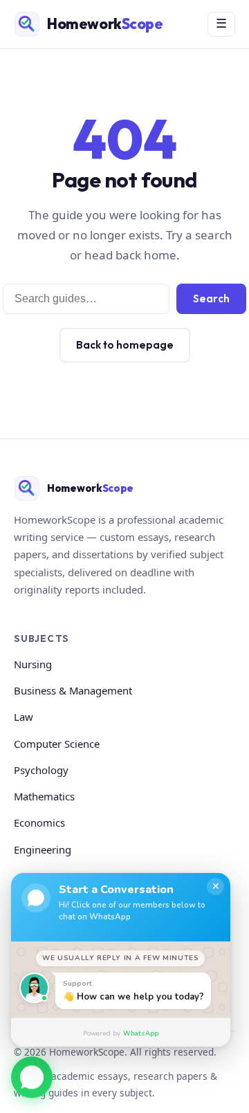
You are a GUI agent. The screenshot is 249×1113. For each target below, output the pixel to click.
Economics (39, 822)
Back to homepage (125, 344)
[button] (32, 1075)
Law (23, 717)
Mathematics (44, 796)
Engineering (42, 849)
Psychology (41, 770)
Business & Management (73, 690)
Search (211, 298)
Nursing (33, 664)
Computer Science (57, 744)
